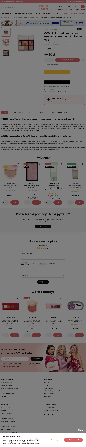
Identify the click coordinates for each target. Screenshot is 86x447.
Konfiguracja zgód (54, 440)
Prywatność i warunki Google (32, 443)
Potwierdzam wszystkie (73, 440)
